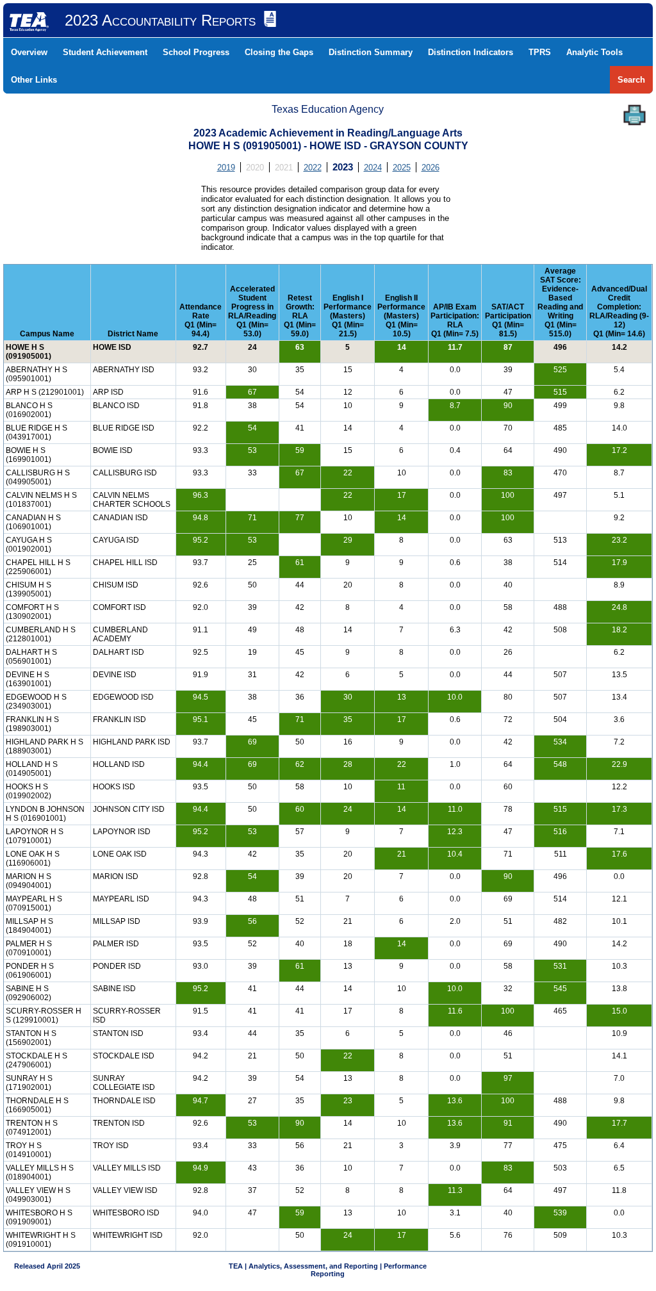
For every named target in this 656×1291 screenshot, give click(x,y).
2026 (430, 167)
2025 (402, 167)
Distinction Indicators (470, 52)
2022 (313, 167)
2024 (373, 167)
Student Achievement (105, 52)
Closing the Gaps (279, 52)
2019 (226, 167)
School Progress (196, 52)
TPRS (540, 52)
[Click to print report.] (634, 115)
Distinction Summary (371, 52)
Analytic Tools (594, 52)
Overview (29, 52)
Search (631, 80)
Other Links (34, 80)
